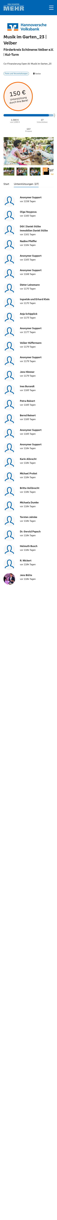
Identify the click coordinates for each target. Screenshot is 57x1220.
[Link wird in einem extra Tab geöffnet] (14, 9)
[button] (51, 8)
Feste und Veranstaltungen (16, 73)
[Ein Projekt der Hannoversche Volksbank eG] (27, 27)
